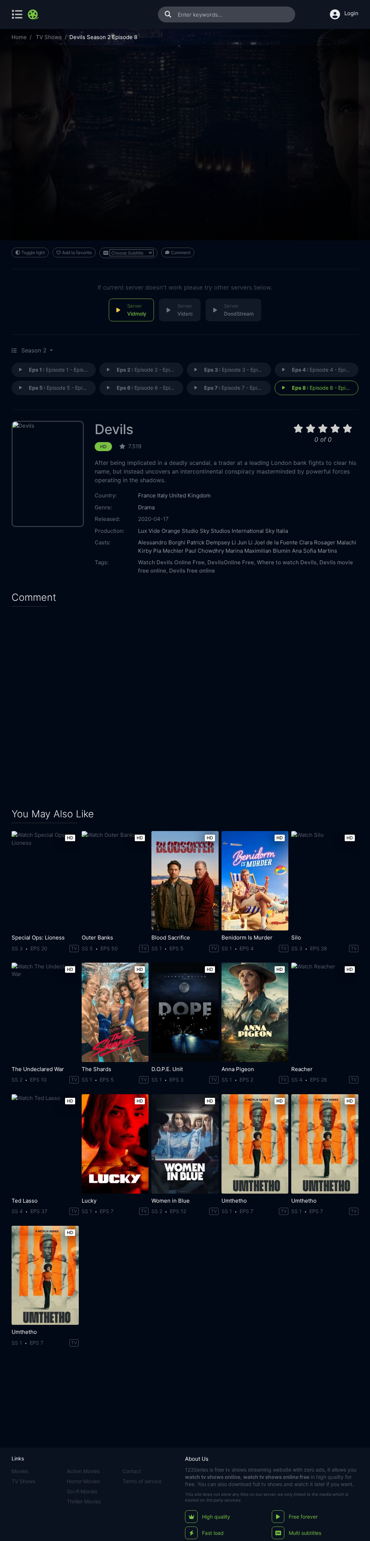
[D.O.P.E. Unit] (185, 1012)
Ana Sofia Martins (314, 550)
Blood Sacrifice (170, 937)
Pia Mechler (168, 550)
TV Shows (49, 37)
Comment (180, 252)
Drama (146, 507)
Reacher (302, 1069)
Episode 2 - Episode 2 (150, 370)
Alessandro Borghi (161, 542)
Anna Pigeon (237, 1069)
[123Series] (34, 14)
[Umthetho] (255, 1144)
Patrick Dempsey (208, 542)
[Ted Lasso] (45, 1144)
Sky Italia (276, 530)
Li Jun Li (242, 542)
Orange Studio (180, 530)
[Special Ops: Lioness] (45, 880)
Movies (20, 1471)
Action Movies (83, 1471)
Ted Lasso (25, 1200)
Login (351, 13)
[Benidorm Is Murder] (255, 880)
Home (19, 37)
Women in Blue (170, 1200)
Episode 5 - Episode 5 (62, 388)
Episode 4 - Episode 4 (325, 370)
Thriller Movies (84, 1501)
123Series (196, 1470)
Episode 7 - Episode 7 (237, 388)
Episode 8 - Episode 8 (325, 388)
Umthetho (234, 1200)
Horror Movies (83, 1481)
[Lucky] (115, 1144)
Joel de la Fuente (276, 542)
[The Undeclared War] (45, 1012)
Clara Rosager (317, 542)
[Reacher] (324, 1012)
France (147, 495)
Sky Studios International (232, 530)
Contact (131, 1471)
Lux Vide (149, 530)
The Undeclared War (38, 1069)
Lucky (89, 1200)
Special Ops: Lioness (38, 937)
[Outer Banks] (115, 880)
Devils (114, 429)
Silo (296, 937)
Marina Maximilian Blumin (258, 550)
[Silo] (324, 880)
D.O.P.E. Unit (167, 1069)
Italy (162, 495)
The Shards (96, 1069)
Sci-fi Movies (82, 1491)
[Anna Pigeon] (255, 1012)
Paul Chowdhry (204, 550)
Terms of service (142, 1481)
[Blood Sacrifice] (185, 880)
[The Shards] (115, 1012)
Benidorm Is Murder (246, 937)
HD (103, 446)
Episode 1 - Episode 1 (62, 370)
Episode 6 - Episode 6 (150, 388)
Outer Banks (97, 937)
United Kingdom (190, 495)
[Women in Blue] (185, 1144)
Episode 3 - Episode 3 (237, 370)
